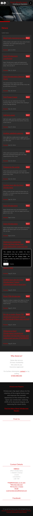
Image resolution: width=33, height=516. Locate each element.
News (29, 510)
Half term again (9, 115)
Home (3, 510)
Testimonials (15, 512)
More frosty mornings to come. (14, 38)
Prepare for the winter (11, 167)
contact (22, 371)
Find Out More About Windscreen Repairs (16, 410)
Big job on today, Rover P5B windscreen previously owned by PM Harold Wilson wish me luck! (16, 316)
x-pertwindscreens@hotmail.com (16, 490)
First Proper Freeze (10, 97)
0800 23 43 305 (20, 482)
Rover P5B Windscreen (11, 296)
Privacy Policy (22, 256)
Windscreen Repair (9, 510)
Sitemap (25, 512)
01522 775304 (18, 486)
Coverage (8, 512)
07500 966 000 (16, 376)
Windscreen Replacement (21, 510)
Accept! (6, 264)
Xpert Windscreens (10, 205)
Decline (12, 264)
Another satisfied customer (13, 133)
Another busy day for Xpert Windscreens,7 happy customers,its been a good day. (14, 282)
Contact (20, 512)
